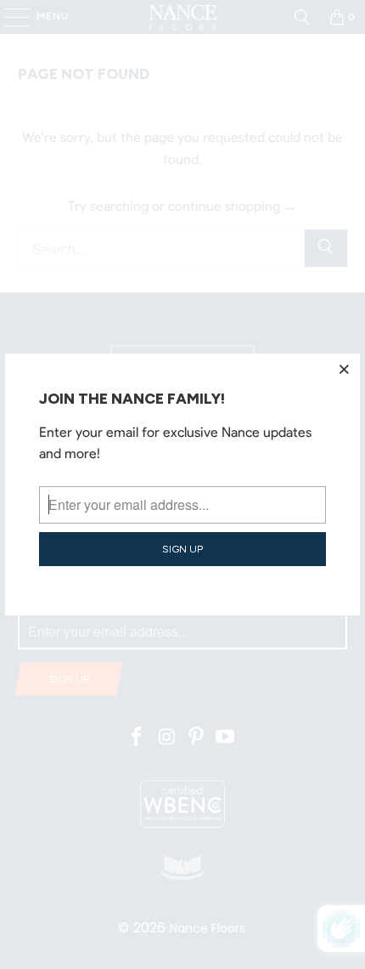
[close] (344, 369)
